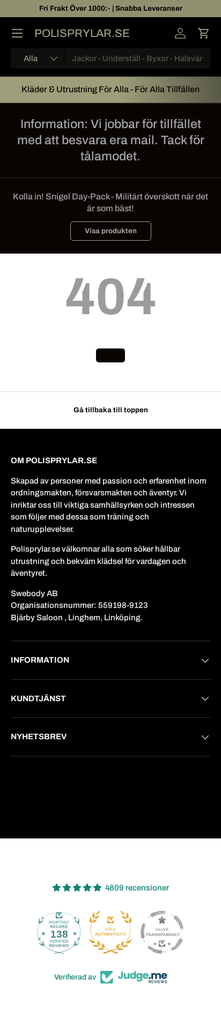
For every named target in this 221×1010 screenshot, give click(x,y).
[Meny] (17, 33)
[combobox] (110, 58)
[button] (204, 33)
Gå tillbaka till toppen (110, 410)
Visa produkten (111, 231)
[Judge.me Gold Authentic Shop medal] (110, 932)
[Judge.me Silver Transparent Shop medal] (162, 932)
